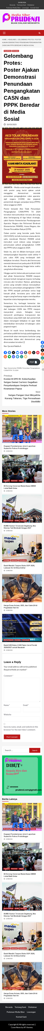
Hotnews (15, 51)
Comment (8, 676)
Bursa (6, 600)
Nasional (14, 481)
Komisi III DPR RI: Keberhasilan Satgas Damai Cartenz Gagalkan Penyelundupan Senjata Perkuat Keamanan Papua (20, 382)
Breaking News (8, 441)
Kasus (33, 441)
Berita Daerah (8, 520)
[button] (5, 352)
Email (26, 705)
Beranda (12, 5)
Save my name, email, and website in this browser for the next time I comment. (21, 728)
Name (7, 705)
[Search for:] (16, 750)
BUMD (17, 520)
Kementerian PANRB (15, 368)
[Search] (39, 33)
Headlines (7, 51)
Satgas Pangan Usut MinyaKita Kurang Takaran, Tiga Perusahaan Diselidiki (22, 397)
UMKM (21, 481)
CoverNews (16, 1027)
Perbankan (22, 560)
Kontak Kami (34, 8)
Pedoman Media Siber (13, 8)
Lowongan (25, 8)
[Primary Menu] (4, 32)
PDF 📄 (33, 362)
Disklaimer (30, 5)
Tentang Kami (21, 5)
